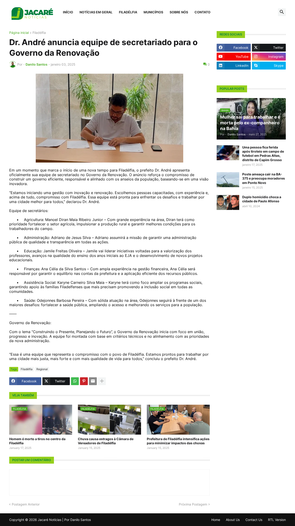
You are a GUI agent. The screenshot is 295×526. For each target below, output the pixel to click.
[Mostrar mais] (102, 381)
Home (215, 520)
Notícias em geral (96, 12)
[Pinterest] (84, 381)
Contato (202, 12)
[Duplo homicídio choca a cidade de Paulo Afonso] (228, 202)
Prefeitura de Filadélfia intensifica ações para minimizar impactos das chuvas (178, 441)
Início (68, 12)
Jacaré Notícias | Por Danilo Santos (64, 520)
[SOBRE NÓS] (269, 74)
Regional (42, 369)
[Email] (93, 381)
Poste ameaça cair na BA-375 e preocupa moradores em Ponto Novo (263, 178)
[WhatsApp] (75, 381)
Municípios (153, 12)
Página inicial (19, 33)
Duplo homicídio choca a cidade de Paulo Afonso (261, 199)
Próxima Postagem (193, 504)
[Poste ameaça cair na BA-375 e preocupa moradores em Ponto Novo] (228, 179)
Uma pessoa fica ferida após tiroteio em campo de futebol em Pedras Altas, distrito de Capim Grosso (263, 153)
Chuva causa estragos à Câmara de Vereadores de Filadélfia (105, 441)
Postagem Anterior (26, 504)
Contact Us (253, 520)
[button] (282, 12)
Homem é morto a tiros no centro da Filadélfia (37, 441)
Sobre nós (179, 12)
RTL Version (277, 520)
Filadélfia (128, 12)
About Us (233, 520)
